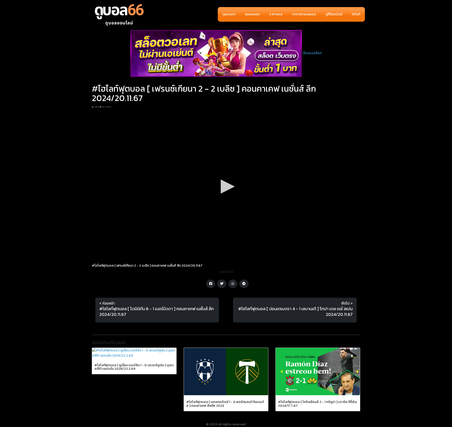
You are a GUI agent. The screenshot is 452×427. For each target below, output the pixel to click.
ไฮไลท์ (356, 14)
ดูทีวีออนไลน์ (333, 14)
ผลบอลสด (252, 14)
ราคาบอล (275, 14)
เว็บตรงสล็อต (312, 53)
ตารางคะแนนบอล (304, 14)
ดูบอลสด (228, 14)
